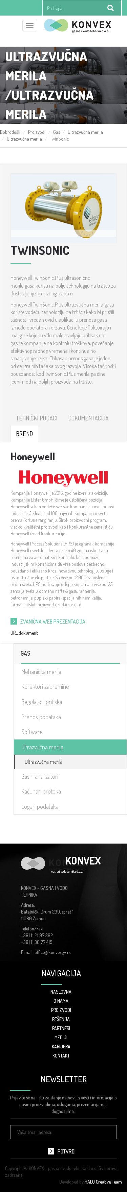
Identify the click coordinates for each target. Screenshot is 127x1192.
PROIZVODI (61, 1010)
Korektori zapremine (45, 686)
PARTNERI (61, 1028)
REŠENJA (61, 1019)
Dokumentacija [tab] (88, 418)
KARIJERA (61, 1046)
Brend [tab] (24, 433)
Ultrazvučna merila (85, 132)
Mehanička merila (41, 671)
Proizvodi (36, 132)
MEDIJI (61, 1037)
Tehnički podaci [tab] (36, 418)
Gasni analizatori (39, 776)
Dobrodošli (10, 132)
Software (32, 731)
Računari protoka (41, 791)
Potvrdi (67, 1151)
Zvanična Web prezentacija (52, 621)
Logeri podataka (40, 806)
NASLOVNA (60, 992)
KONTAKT (61, 1056)
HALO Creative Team (103, 1182)
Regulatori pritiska (41, 701)
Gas (56, 132)
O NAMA (61, 1001)
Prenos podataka (41, 717)
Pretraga (111, 8)
